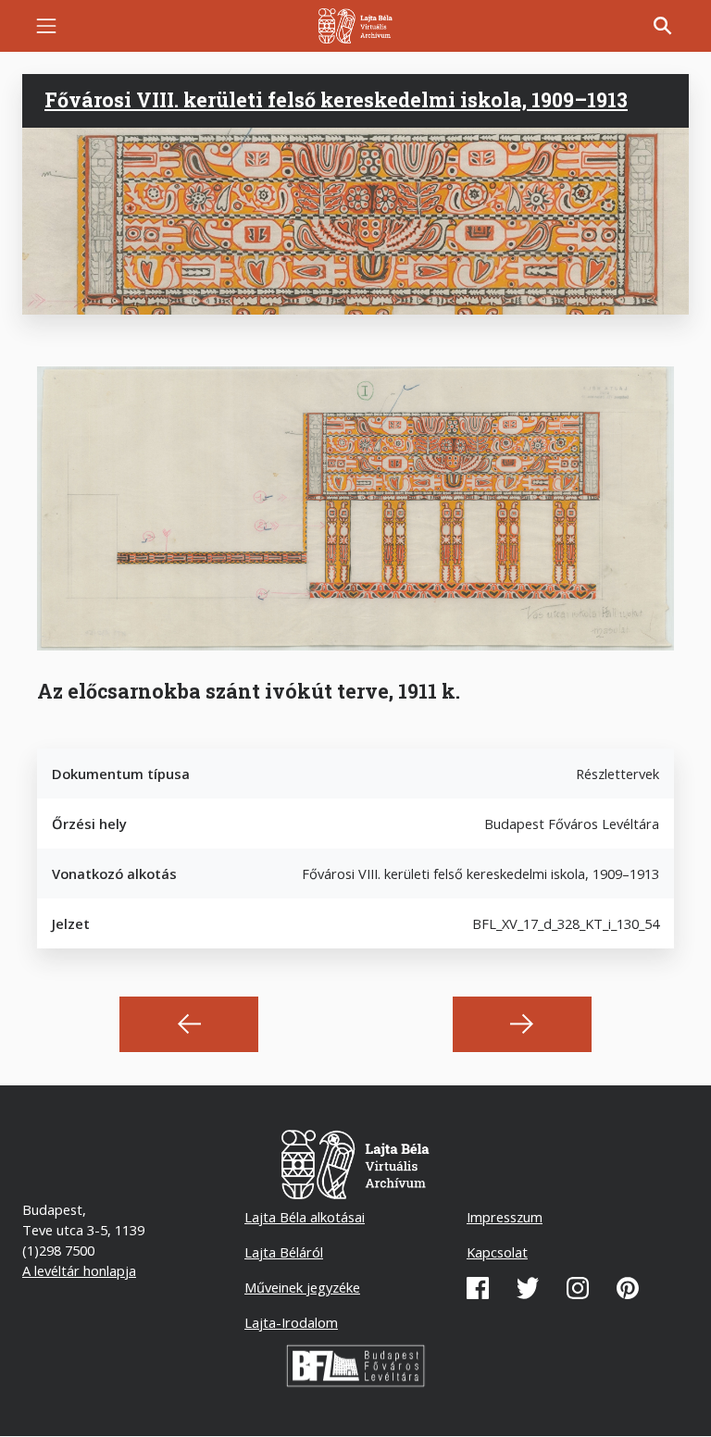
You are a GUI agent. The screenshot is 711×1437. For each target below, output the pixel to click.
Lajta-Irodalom (291, 1322)
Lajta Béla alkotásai (304, 1217)
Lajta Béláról (283, 1252)
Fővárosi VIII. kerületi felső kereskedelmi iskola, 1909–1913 (336, 100)
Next (522, 1024)
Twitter (528, 1288)
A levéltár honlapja (79, 1270)
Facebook (478, 1288)
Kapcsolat (497, 1252)
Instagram (578, 1288)
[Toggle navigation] (46, 26)
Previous (188, 1024)
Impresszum (505, 1217)
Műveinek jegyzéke (302, 1287)
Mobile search (663, 25)
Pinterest (628, 1288)
